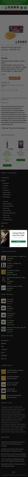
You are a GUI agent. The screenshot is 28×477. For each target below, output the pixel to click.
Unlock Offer (18, 241)
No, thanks (18, 245)
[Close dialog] (26, 230)
